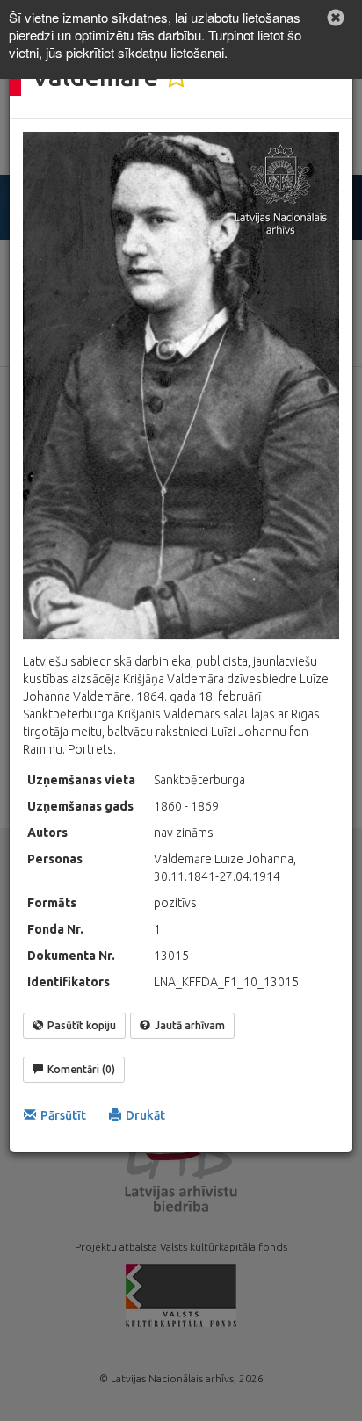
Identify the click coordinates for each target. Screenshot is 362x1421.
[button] (335, 17)
